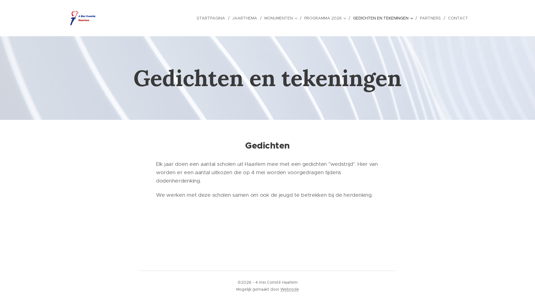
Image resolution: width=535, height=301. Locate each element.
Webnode (289, 289)
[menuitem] (212, 18)
